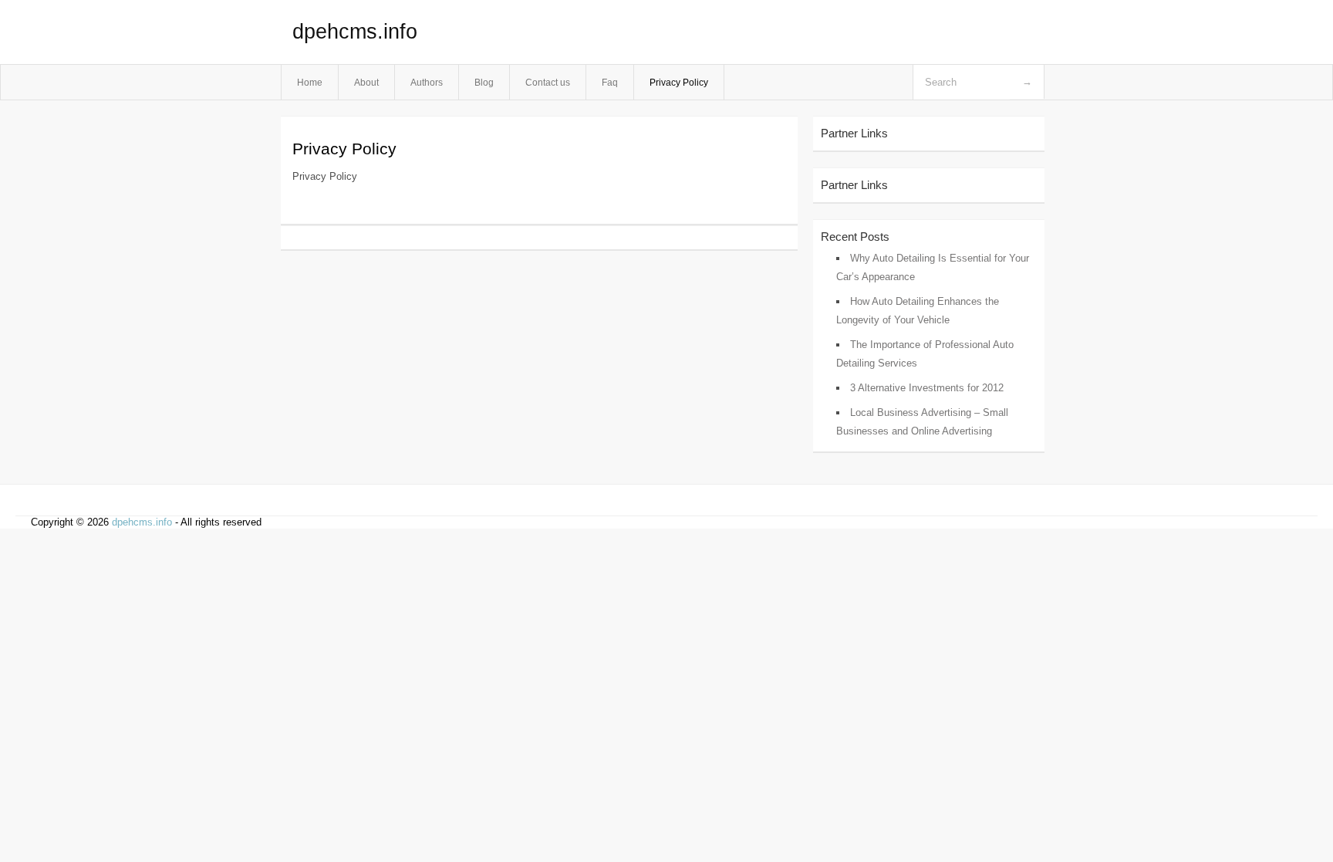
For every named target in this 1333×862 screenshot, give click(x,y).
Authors (426, 82)
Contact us (547, 82)
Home (309, 82)
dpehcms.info (354, 31)
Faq (610, 82)
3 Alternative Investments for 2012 (927, 388)
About (366, 82)
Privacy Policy (679, 82)
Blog (484, 82)
